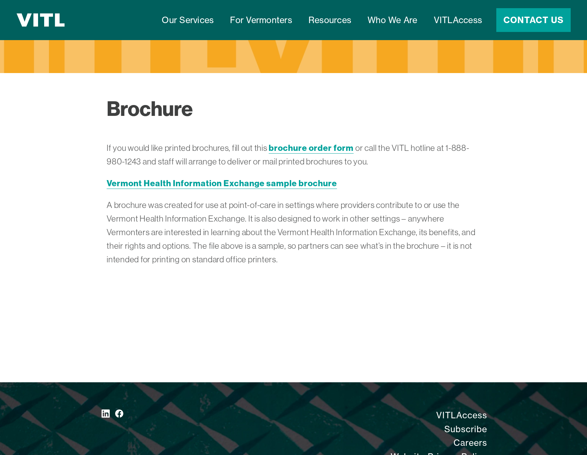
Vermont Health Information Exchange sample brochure (222, 183)
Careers (470, 442)
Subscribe (465, 429)
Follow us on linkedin (106, 413)
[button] (261, 20)
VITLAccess (458, 20)
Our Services (188, 20)
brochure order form (311, 147)
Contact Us (533, 20)
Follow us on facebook (119, 413)
